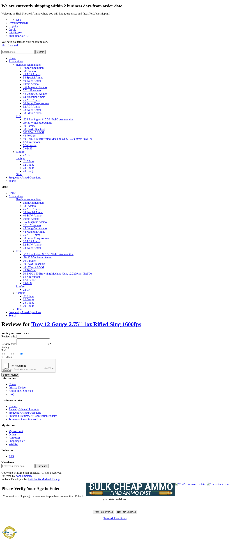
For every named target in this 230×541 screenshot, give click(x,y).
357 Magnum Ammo (35, 87)
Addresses (14, 437)
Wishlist (13, 444)
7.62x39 (27, 148)
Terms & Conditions (115, 518)
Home (12, 58)
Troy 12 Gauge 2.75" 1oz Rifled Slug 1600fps (86, 324)
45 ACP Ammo (31, 74)
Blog (11, 393)
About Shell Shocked (21, 390)
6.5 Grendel (29, 145)
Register (13, 26)
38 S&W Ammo (32, 113)
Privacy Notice (17, 387)
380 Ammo (29, 71)
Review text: (8, 343)
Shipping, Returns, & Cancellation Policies (33, 415)
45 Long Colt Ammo (35, 93)
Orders (12, 434)
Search (40, 52)
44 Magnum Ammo (34, 96)
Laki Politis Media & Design (44, 479)
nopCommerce (24, 475)
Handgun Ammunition (28, 64)
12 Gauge (28, 164)
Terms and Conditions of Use (25, 419)
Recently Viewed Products (24, 409)
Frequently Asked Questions (25, 177)
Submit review (10, 374)
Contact (13, 406)
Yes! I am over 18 (103, 512)
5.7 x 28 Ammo (32, 90)
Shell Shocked (10, 45)
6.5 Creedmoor (31, 142)
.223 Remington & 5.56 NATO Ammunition (48, 119)
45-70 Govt (29, 135)
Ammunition (16, 61)
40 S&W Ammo (32, 80)
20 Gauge (28, 171)
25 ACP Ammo (31, 100)
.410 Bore (28, 161)
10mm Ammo (31, 83)
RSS (18, 19)
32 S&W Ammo (32, 109)
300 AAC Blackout (34, 129)
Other (19, 174)
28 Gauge (28, 167)
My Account (16, 431)
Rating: (5, 347)
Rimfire (20, 151)
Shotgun (20, 158)
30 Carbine (29, 125)
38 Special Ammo (33, 77)
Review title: (8, 336)
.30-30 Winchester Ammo (37, 122)
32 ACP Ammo (31, 106)
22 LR (26, 154)
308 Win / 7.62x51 (33, 132)
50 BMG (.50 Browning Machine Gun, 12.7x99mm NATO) (57, 138)
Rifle (18, 116)
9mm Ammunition (33, 67)
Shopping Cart (17, 440)
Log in (12, 29)
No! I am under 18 (126, 512)
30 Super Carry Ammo (36, 103)
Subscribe (42, 466)
